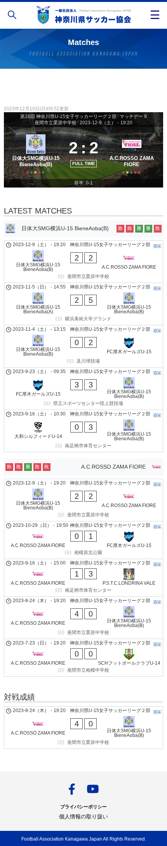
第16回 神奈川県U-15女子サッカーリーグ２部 (68, 116)
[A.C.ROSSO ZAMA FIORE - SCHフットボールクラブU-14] (83, 657)
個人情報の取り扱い (83, 816)
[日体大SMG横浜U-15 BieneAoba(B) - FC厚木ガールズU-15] (83, 346)
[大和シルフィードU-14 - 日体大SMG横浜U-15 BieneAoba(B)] (83, 431)
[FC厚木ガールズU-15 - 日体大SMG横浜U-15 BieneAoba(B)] (83, 389)
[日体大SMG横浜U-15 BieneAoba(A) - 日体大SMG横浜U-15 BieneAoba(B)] (83, 304)
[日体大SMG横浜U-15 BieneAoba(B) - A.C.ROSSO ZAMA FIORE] (83, 262)
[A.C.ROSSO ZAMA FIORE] (131, 153)
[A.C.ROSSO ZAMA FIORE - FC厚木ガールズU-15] (83, 540)
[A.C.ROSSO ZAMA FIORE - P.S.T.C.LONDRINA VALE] (83, 577)
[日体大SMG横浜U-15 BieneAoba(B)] (35, 153)
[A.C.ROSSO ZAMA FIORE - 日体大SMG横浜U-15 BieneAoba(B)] (83, 618)
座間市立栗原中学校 (56, 122)
